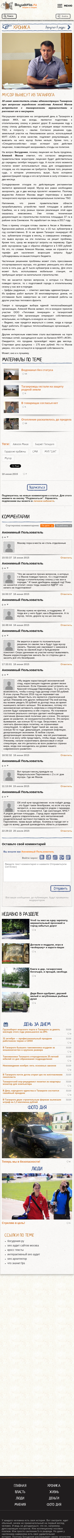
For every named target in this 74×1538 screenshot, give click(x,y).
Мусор (8, 458)
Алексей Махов (20, 444)
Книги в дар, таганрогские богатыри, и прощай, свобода (48, 970)
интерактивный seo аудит (23, 1254)
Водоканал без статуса (37, 370)
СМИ (35, 451)
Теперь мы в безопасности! (21, 1161)
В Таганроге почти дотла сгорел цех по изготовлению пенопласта (32, 1076)
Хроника (53, 1485)
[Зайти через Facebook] (48, 859)
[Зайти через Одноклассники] (68, 859)
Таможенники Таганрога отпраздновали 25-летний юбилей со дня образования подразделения (31, 1057)
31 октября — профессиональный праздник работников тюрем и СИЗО (27, 1039)
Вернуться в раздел (55, 27)
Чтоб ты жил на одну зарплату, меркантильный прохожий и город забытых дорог (49, 923)
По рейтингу (62, 525)
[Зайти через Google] (61, 859)
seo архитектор (17, 1258)
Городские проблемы (15, 451)
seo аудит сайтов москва (23, 1245)
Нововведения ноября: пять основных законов (29, 1066)
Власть (20, 1492)
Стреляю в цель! (13, 1223)
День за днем (37, 1024)
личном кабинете (43, 501)
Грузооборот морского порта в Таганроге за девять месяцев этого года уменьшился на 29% (31, 1030)
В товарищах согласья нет (39, 403)
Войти (65, 16)
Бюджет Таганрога (44, 444)
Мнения (20, 1504)
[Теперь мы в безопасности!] (37, 1135)
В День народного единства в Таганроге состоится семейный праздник (31, 1092)
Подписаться (37, 487)
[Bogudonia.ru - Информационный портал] (19, 6)
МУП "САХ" (50, 451)
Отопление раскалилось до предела (46, 419)
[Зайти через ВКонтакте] (42, 859)
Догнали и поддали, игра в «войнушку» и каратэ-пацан (47, 946)
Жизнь (54, 1492)
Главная (20, 1485)
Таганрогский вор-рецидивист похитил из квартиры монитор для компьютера (32, 1083)
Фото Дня (37, 1107)
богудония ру (15, 1241)
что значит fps (16, 1263)
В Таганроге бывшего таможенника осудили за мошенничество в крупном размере (29, 1048)
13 (26, 374)
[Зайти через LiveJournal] (55, 859)
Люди (37, 1169)
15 (26, 423)
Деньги (54, 1498)
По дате (46, 525)
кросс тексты (15, 1249)
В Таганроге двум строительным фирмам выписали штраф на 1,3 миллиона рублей (32, 1101)
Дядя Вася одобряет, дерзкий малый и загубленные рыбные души (49, 996)
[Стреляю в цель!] (37, 1196)
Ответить (66, 557)
